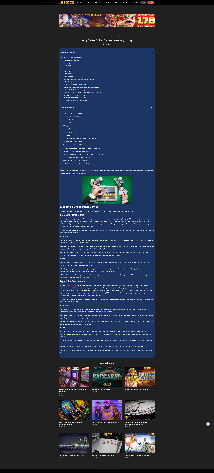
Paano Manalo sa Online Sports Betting (77, 100)
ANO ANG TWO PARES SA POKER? (76, 98)
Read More (61, 395)
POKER (115, 2)
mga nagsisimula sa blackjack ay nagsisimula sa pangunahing (84, 92)
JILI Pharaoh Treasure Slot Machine (75, 84)
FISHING (97, 2)
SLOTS (79, 2)
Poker (97, 36)
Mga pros (70, 63)
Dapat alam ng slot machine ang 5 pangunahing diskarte (82, 87)
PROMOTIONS (125, 2)
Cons (69, 66)
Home (93, 36)
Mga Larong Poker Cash (72, 60)
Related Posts (69, 76)
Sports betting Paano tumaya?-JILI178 (77, 95)
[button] (61, 20)
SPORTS (106, 2)
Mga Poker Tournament (72, 68)
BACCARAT (88, 2)
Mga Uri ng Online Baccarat (73, 82)
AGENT (135, 2)
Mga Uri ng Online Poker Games (72, 58)
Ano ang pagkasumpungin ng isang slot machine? (80, 79)
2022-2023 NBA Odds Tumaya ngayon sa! (77, 90)
